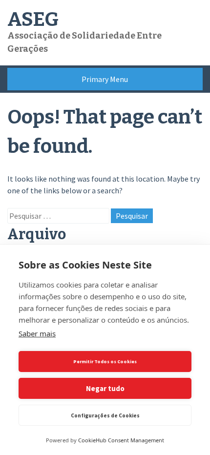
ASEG (33, 19)
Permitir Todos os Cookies (105, 361)
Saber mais (37, 333)
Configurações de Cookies (105, 415)
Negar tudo (105, 388)
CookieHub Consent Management (121, 440)
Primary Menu (105, 79)
